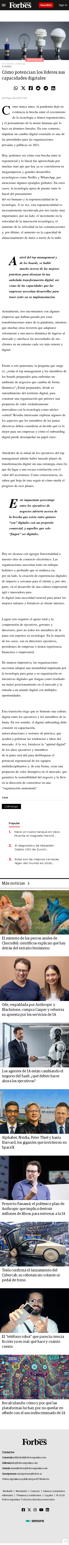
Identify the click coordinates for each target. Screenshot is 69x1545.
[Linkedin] (53, 88)
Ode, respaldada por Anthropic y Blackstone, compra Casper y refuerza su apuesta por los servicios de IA (33, 1010)
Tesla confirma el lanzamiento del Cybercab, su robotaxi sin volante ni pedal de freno (31, 1275)
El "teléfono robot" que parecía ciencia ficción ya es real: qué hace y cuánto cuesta (33, 1341)
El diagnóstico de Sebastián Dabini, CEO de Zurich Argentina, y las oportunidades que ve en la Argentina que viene (37, 847)
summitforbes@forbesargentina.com (29, 1468)
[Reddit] (38, 88)
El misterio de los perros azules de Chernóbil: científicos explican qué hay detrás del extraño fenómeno (34, 943)
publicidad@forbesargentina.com (29, 1457)
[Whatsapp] (16, 88)
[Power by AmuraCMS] (34, 1520)
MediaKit (8, 1491)
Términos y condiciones (28, 1495)
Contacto (35, 1491)
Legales (49, 1495)
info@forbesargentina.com (24, 1463)
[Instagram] (35, 1510)
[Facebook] (31, 88)
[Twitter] (23, 88)
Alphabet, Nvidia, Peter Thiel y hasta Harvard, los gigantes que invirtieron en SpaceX (34, 1142)
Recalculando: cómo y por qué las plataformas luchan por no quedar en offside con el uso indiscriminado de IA (33, 1408)
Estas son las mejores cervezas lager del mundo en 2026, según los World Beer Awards (37, 861)
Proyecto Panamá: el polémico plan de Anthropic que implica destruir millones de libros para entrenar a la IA (33, 1209)
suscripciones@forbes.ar (29, 1474)
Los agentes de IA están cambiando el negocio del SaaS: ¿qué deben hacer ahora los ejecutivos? (32, 1076)
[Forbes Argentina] (20, 5)
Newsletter (21, 1491)
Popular (14, 823)
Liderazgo (11, 806)
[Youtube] (41, 1510)
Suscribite (46, 5)
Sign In (63, 5)
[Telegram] (46, 88)
